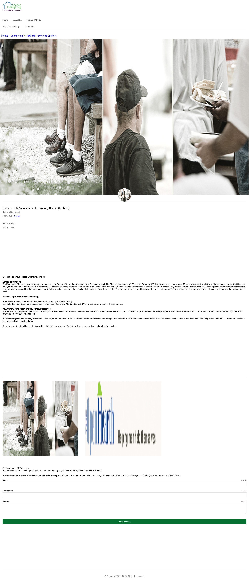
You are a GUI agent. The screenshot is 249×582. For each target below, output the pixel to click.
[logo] (12, 6)
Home (4, 35)
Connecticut (17, 35)
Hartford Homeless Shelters (41, 35)
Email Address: (124, 491)
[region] (124, 254)
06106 (17, 216)
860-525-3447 (9, 223)
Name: (124, 480)
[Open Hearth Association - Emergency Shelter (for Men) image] (40, 418)
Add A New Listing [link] (11, 26)
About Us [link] (17, 20)
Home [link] (5, 20)
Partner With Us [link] (34, 20)
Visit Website (8, 227)
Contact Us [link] (29, 26)
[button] (124, 521)
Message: (124, 501)
